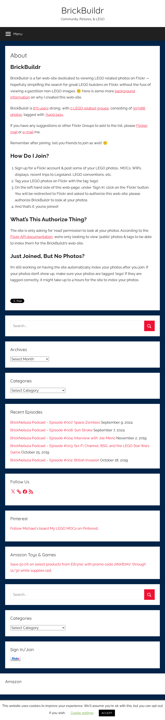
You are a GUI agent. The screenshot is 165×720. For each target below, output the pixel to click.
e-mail (28, 132)
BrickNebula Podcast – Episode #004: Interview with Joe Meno (62, 438)
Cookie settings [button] (82, 713)
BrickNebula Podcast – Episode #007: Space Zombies (55, 422)
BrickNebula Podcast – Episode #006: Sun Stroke (51, 430)
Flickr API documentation (31, 237)
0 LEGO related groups (89, 108)
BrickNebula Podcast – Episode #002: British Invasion (54, 460)
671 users (41, 108)
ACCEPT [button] (106, 713)
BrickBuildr (82, 10)
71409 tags (54, 114)
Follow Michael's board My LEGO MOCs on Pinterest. (54, 528)
